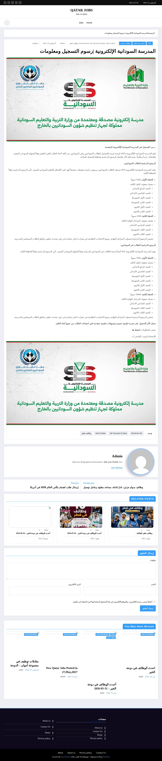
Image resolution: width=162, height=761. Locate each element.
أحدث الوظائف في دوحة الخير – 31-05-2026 (102, 686)
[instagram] (8, 2)
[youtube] (5, 2)
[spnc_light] (7, 23)
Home (89, 23)
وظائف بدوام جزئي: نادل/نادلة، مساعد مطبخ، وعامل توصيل (113, 487)
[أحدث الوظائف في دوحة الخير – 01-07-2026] (81, 517)
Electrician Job (84, 43)
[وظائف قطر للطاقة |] (132, 517)
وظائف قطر (74, 43)
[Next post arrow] (7, 485)
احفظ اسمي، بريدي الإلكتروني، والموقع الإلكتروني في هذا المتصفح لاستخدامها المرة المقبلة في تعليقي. (112, 602)
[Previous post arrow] (155, 485)
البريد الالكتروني (74, 584)
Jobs (81, 23)
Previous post (88, 483)
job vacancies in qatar (97, 43)
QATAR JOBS (81, 10)
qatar (148, 530)
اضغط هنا (136, 330)
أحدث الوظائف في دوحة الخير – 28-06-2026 (33, 533)
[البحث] (15, 23)
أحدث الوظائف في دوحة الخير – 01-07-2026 (84, 533)
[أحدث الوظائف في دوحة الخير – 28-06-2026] (30, 517)
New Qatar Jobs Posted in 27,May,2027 (61, 670)
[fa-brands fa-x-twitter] (16, 2)
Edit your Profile (111, 462)
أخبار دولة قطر (139, 43)
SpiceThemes (65, 757)
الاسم (153, 584)
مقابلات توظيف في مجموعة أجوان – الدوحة (24, 663)
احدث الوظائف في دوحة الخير (140, 670)
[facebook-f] (20, 2)
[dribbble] (12, 2)
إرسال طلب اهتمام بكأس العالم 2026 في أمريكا (54, 487)
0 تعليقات (35, 43)
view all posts (117, 468)
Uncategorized (31, 634)
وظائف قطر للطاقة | (144, 533)
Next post (75, 483)
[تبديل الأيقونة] (156, 23)
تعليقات (153, 560)
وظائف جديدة (125, 43)
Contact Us (97, 731)
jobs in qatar (110, 43)
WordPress (106, 757)
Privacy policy (96, 738)
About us (98, 728)
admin (62, 43)
